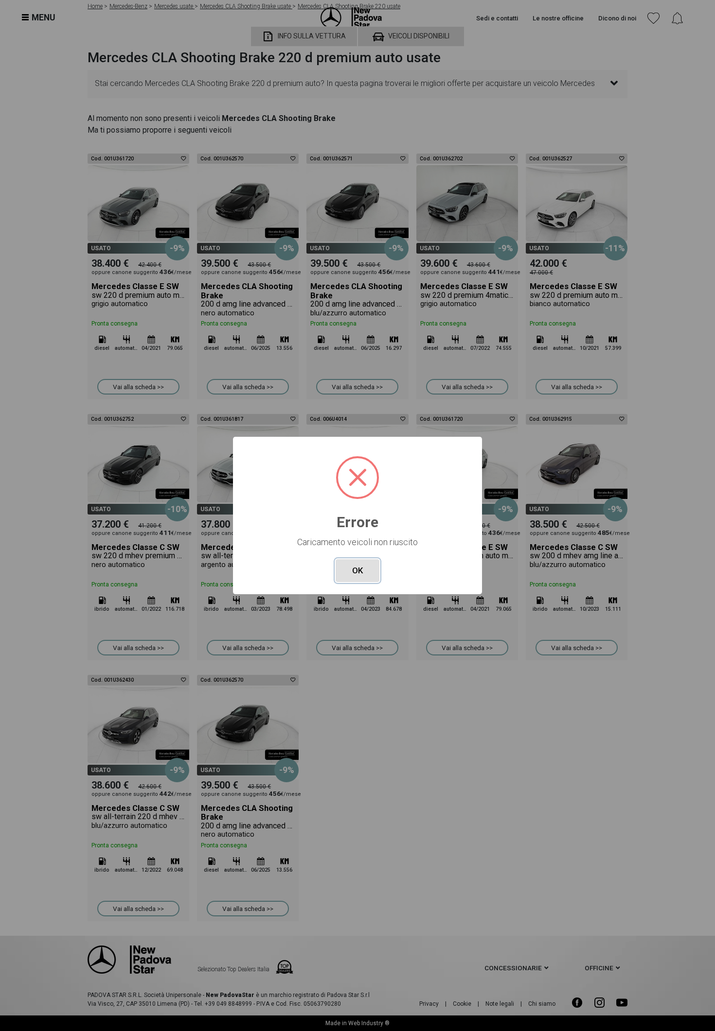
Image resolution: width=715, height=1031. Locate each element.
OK (357, 570)
